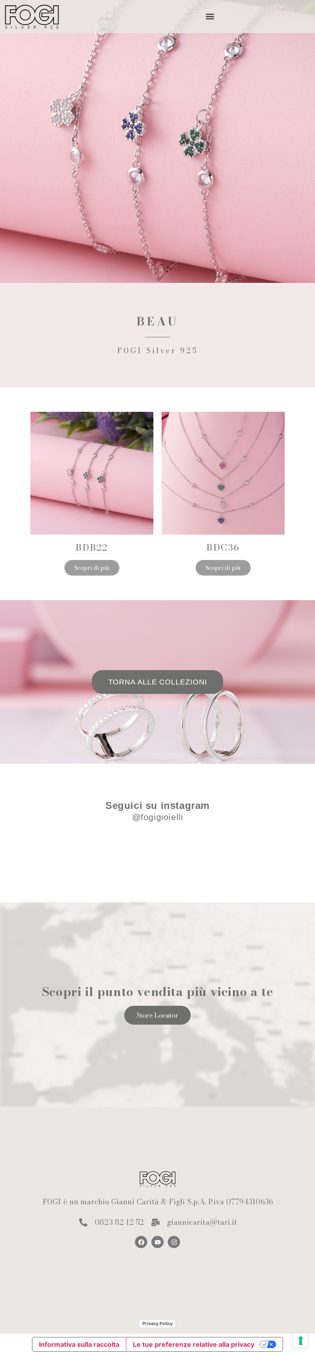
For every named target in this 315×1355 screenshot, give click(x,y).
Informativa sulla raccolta (79, 1344)
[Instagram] (174, 1242)
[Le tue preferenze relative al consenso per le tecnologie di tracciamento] (300, 1340)
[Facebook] (141, 1242)
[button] (210, 16)
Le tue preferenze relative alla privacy (193, 1344)
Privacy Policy (157, 1323)
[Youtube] (157, 1242)
